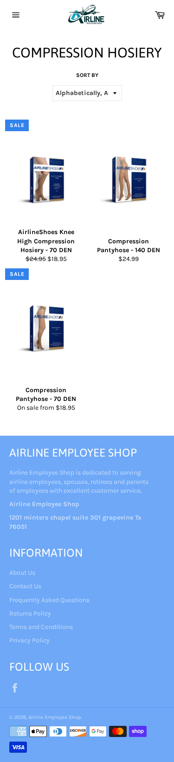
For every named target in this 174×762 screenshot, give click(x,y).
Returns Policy (30, 613)
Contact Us (25, 586)
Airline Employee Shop (54, 717)
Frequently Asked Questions (49, 600)
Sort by (87, 75)
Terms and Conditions (41, 627)
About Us (22, 573)
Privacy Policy (29, 640)
